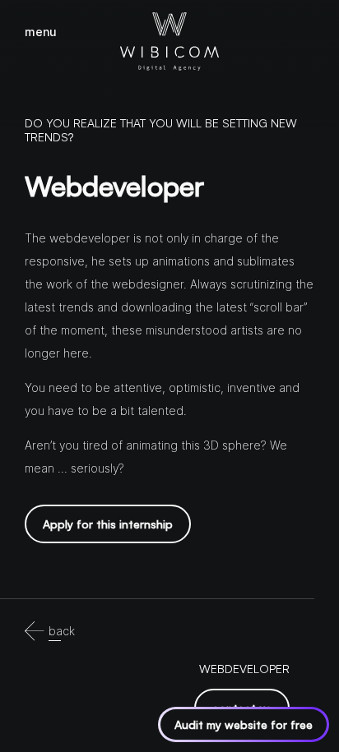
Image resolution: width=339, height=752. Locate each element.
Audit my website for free (243, 724)
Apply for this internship (108, 524)
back (62, 631)
